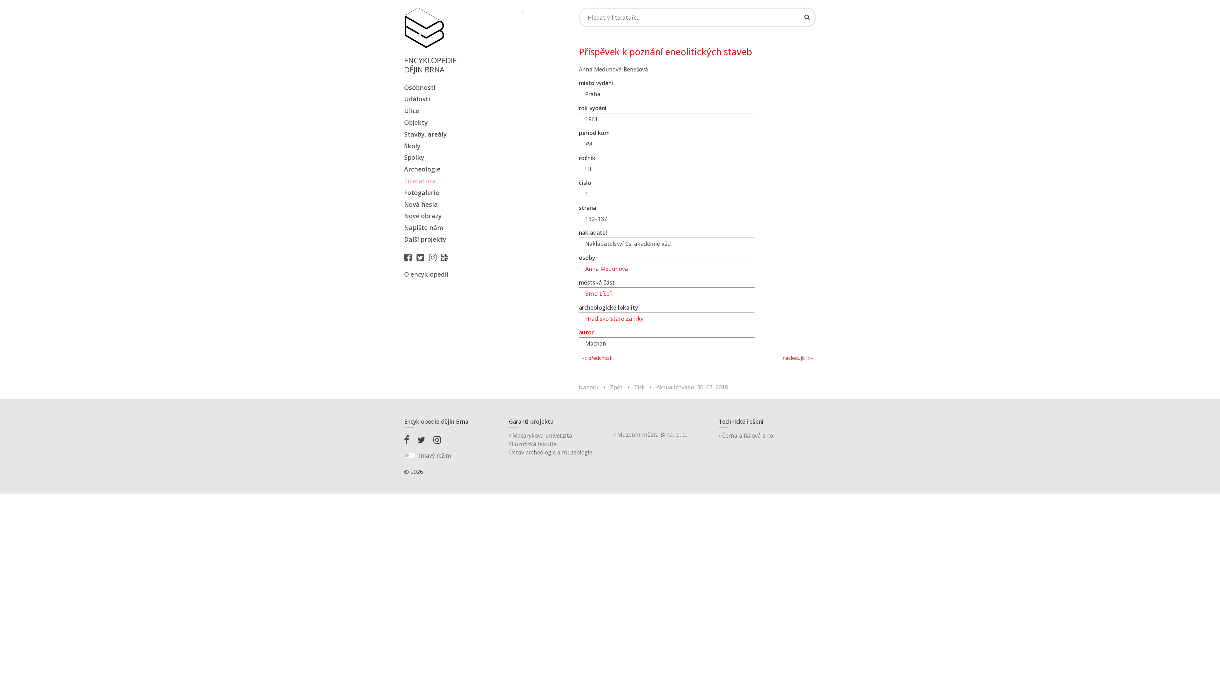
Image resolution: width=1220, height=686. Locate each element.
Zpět (616, 387)
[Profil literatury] (446, 257)
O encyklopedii (426, 274)
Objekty (416, 122)
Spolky (414, 157)
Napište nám (423, 227)
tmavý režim (434, 455)
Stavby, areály (425, 134)
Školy (412, 146)
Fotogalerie (421, 192)
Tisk (639, 387)
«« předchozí (596, 358)
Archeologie (422, 169)
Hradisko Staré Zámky (614, 318)
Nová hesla (421, 204)
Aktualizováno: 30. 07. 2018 (692, 387)
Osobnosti (420, 87)
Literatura (420, 181)
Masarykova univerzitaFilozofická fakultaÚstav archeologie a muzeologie (550, 444)
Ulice (411, 110)
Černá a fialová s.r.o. (747, 435)
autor (586, 332)
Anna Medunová (606, 268)
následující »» (798, 358)
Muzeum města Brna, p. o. (651, 434)
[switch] (409, 455)
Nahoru (589, 387)
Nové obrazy (423, 216)
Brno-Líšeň (599, 293)
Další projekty (425, 239)
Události (417, 99)
